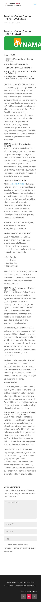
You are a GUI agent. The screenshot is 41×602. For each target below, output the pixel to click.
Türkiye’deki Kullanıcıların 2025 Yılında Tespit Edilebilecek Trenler (20, 77)
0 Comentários (14, 22)
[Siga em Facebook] (23, 596)
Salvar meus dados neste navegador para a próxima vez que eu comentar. (20, 547)
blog (5, 22)
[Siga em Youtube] (34, 596)
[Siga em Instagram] (29, 596)
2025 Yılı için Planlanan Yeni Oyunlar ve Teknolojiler (21, 72)
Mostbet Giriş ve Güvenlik (17, 64)
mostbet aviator (19, 184)
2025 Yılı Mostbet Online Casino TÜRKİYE (19, 60)
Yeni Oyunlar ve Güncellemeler (19, 68)
